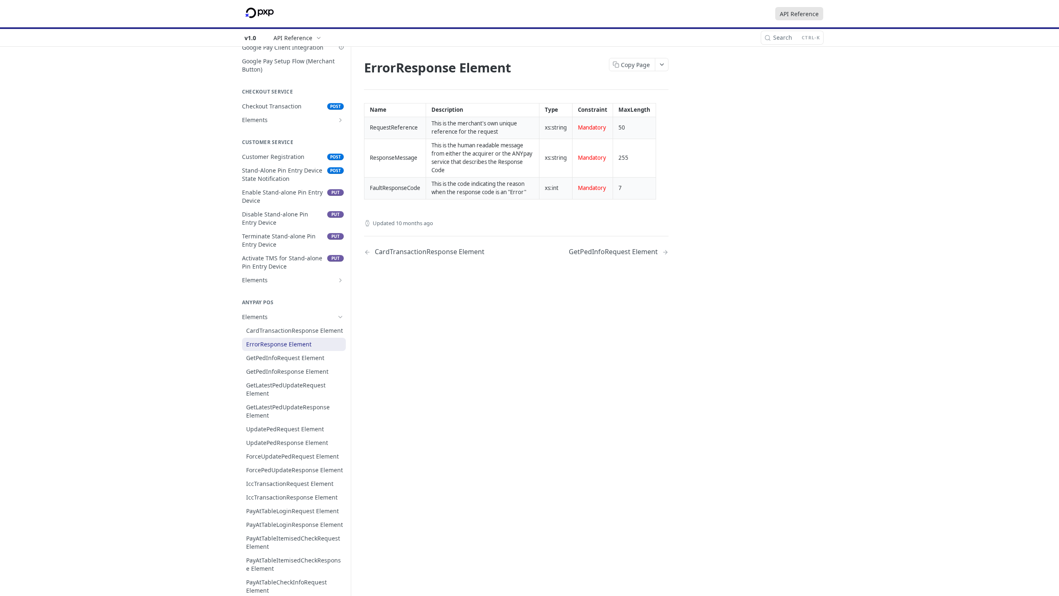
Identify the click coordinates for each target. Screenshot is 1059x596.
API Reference (799, 14)
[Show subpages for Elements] (340, 120)
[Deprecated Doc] (341, 47)
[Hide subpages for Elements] (340, 317)
